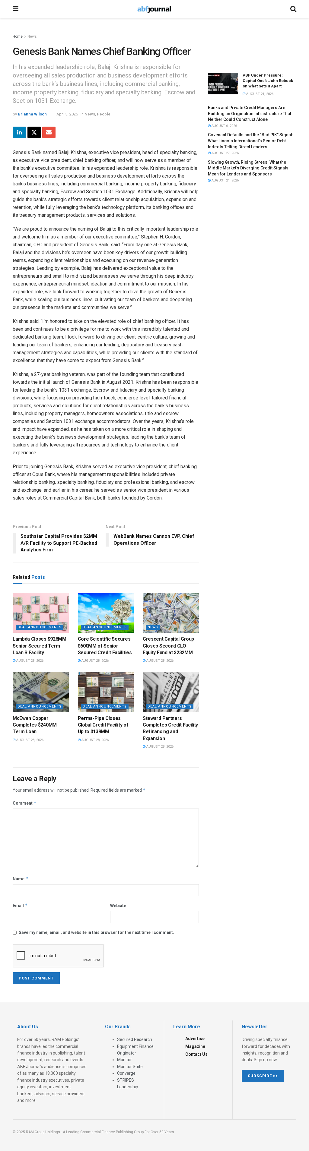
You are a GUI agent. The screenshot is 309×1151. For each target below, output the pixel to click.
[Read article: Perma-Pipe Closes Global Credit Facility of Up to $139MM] (106, 692)
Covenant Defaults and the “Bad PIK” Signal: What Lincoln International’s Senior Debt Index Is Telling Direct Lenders (250, 140)
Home (18, 36)
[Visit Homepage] (154, 9)
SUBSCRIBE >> (263, 1076)
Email (20, 905)
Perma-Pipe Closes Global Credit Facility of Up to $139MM (103, 725)
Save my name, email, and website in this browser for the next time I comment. (96, 932)
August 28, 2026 (29, 661)
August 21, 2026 (259, 94)
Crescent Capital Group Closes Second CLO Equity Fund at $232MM (168, 645)
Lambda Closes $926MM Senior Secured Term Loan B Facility (39, 645)
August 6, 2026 (224, 126)
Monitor (124, 1059)
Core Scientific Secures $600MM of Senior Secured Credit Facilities (105, 645)
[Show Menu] (15, 9)
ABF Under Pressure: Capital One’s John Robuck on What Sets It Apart (268, 80)
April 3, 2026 (67, 114)
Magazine (195, 1046)
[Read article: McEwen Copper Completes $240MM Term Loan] (41, 692)
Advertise (195, 1038)
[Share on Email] (49, 132)
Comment (25, 803)
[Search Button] (293, 9)
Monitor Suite (130, 1066)
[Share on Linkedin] (19, 132)
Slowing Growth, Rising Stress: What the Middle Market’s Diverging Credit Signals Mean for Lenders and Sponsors (248, 168)
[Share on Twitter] (34, 132)
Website (118, 905)
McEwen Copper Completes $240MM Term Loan (35, 725)
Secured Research (134, 1039)
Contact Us (196, 1054)
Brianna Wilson (32, 114)
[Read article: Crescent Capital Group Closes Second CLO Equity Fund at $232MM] (171, 613)
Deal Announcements (40, 627)
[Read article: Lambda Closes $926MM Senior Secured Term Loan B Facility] (41, 613)
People (103, 114)
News (32, 36)
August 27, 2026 (225, 153)
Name (20, 878)
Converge (126, 1073)
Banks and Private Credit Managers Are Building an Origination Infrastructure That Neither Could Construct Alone (249, 113)
